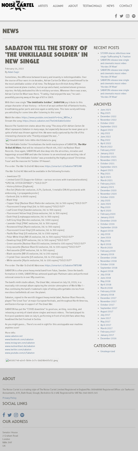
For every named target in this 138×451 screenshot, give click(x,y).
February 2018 (107, 291)
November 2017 (108, 301)
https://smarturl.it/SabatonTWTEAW (63, 166)
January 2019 (107, 254)
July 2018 (105, 274)
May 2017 (105, 321)
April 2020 (105, 210)
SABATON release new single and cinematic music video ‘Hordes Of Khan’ (114, 63)
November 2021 (108, 160)
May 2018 (105, 281)
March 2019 (106, 247)
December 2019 (108, 220)
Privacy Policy (9, 398)
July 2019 (105, 234)
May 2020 (105, 207)
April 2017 (105, 325)
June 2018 (105, 277)
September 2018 (108, 267)
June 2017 (105, 318)
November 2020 (108, 193)
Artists (43, 6)
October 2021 (107, 163)
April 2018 (105, 284)
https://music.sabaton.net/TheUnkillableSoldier (47, 120)
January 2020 (107, 217)
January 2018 (107, 294)
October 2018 (107, 264)
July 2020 (105, 200)
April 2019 (105, 244)
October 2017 (107, 304)
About (73, 6)
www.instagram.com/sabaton (20, 342)
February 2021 (107, 183)
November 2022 (108, 119)
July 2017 (105, 314)
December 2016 (108, 338)
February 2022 (107, 150)
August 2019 (106, 230)
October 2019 (107, 224)
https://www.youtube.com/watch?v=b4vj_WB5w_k (47, 117)
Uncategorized (107, 351)
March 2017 (106, 328)
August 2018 (106, 271)
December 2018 (108, 257)
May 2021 (105, 173)
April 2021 (105, 177)
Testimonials (92, 6)
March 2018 (106, 288)
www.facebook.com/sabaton (19, 339)
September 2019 (108, 227)
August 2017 (106, 311)
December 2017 (108, 298)
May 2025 (105, 113)
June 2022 (105, 136)
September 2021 (108, 166)
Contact (125, 6)
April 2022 (105, 143)
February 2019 (107, 251)
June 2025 (105, 109)
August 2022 (106, 129)
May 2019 (105, 240)
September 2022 (108, 126)
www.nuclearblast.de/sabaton (20, 346)
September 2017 (108, 308)
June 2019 (105, 237)
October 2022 (107, 123)
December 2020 (108, 190)
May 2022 (105, 140)
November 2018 (108, 261)
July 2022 (105, 133)
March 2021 (106, 180)
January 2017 (107, 335)
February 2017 (107, 331)
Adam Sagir (13, 72)
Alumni (58, 6)
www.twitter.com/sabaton (18, 349)
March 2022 (106, 146)
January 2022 (107, 153)
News (110, 6)
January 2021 (107, 187)
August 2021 (106, 170)
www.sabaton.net (14, 336)
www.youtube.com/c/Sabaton (19, 352)
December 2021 (108, 156)
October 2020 (107, 197)
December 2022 (108, 116)
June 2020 (105, 203)
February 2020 (107, 214)
